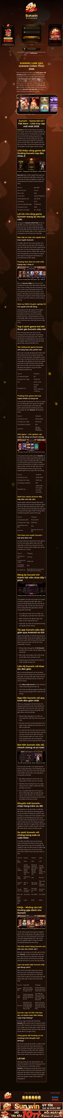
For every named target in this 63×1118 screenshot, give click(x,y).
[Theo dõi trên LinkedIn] (29, 1097)
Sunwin (20, 129)
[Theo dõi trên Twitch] (39, 1097)
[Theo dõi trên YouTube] (33, 1097)
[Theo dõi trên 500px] (36, 1097)
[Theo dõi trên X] (23, 1097)
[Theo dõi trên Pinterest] (26, 1097)
